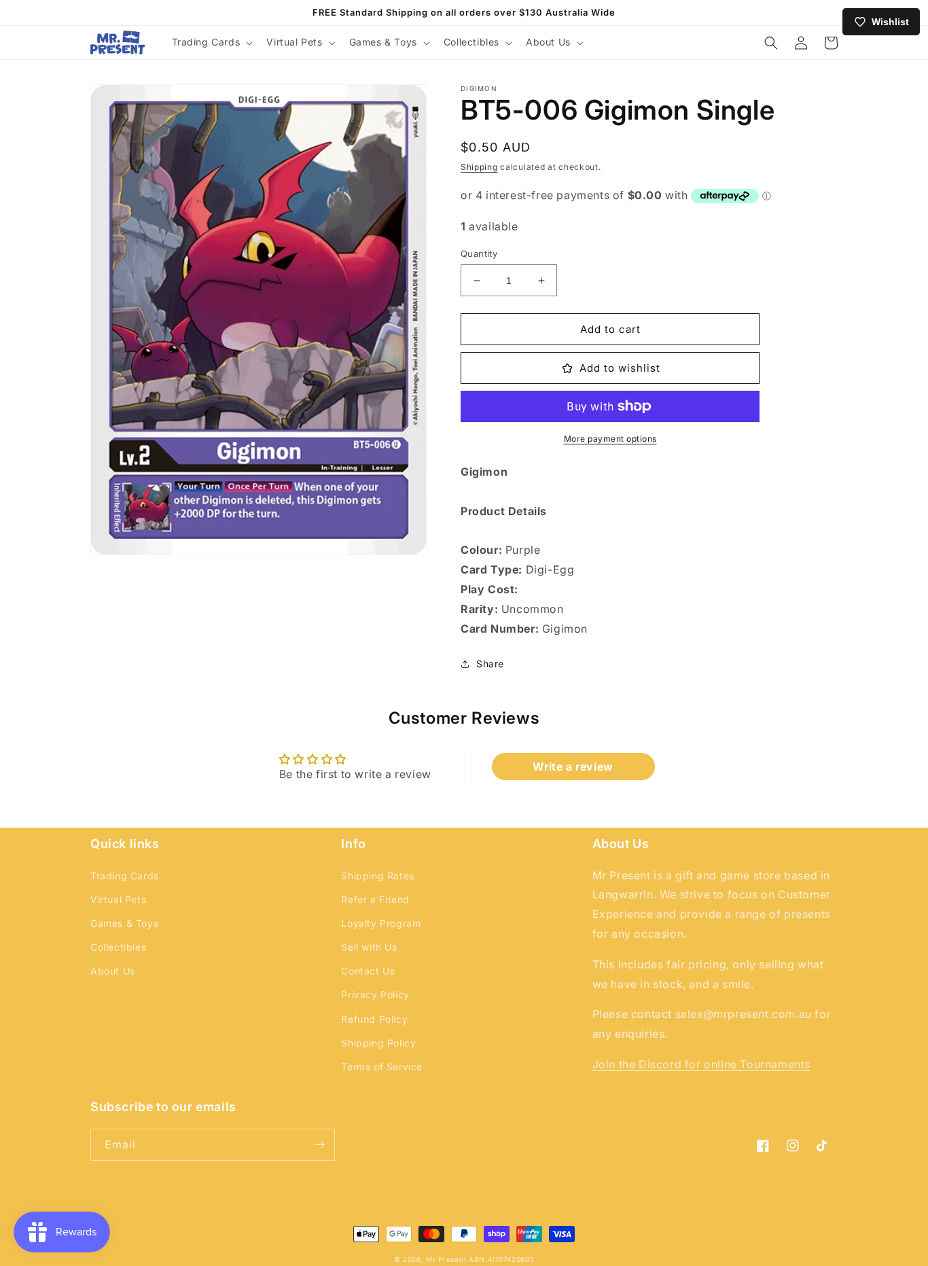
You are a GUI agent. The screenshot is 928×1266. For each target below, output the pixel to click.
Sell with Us (369, 947)
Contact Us (368, 971)
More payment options (610, 439)
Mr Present (446, 1259)
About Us (112, 971)
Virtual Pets (118, 899)
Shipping (479, 167)
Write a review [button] (573, 766)
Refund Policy (374, 1019)
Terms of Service (382, 1066)
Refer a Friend (375, 899)
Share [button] (490, 663)
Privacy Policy (375, 994)
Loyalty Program (381, 923)
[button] (211, 42)
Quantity (479, 253)
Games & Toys (124, 923)
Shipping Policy (378, 1043)
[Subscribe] (319, 1145)
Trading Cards (124, 875)
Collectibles (118, 947)
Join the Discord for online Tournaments (701, 1064)
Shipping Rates (377, 875)
